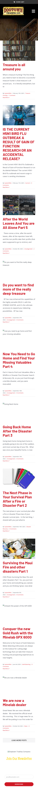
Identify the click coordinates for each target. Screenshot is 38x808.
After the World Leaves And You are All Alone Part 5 (18, 223)
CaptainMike (7, 93)
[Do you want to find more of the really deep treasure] (19, 271)
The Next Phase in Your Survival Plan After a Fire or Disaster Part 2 (17, 499)
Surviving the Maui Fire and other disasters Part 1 (18, 567)
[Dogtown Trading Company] (13, 7)
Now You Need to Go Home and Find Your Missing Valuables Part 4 (19, 360)
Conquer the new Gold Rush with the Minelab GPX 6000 (18, 632)
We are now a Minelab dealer (14, 702)
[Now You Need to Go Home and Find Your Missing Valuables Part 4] (19, 340)
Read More (6, 97)
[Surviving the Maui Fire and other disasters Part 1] (19, 549)
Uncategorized (28, 249)
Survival (27, 183)
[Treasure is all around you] (19, 51)
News (25, 726)
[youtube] (20, 794)
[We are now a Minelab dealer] (19, 686)
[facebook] (17, 794)
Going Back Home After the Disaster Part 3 (17, 431)
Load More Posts (19, 740)
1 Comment (12, 95)
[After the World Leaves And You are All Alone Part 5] (19, 205)
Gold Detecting (26, 664)
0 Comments (19, 320)
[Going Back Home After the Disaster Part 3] (19, 413)
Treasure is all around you (14, 67)
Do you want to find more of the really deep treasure (18, 289)
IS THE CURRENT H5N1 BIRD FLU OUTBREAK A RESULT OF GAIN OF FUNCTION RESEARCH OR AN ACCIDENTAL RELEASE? (18, 144)
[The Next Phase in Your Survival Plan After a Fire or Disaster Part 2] (19, 479)
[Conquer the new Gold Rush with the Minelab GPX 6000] (19, 614)
